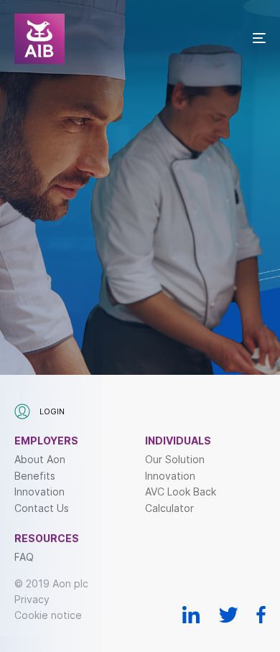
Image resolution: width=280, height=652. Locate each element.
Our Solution (175, 459)
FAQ (24, 557)
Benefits (34, 476)
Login (51, 411)
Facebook (261, 614)
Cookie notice (48, 615)
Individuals (178, 441)
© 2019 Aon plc (51, 583)
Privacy (32, 599)
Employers (46, 441)
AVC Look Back (180, 492)
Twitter (228, 614)
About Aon (39, 459)
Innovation (39, 492)
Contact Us (41, 508)
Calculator (169, 508)
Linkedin (191, 614)
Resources (46, 538)
